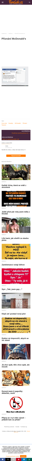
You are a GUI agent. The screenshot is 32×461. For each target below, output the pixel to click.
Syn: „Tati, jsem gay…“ (12, 289)
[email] (13, 459)
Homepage (4, 33)
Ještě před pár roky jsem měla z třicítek (16, 213)
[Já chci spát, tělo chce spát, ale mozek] (16, 351)
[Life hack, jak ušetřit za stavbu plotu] (16, 225)
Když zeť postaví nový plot (14, 314)
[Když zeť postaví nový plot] (16, 300)
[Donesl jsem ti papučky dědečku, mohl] (16, 378)
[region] (16, 17)
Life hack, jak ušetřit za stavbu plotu (15, 239)
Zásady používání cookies (13, 456)
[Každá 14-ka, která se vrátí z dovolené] (16, 172)
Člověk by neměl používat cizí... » (21, 133)
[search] (29, 2)
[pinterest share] (18, 459)
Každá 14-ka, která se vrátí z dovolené (14, 186)
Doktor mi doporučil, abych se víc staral (15, 339)
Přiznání (25, 123)
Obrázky (10, 33)
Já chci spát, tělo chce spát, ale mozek (16, 366)
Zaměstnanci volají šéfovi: (13, 265)
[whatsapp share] (29, 459)
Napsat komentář (16, 155)
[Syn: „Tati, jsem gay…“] (16, 276)
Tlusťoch (4, 125)
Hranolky (10, 123)
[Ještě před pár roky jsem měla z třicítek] (16, 198)
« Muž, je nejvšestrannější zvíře (10, 139)
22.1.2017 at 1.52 (8, 147)
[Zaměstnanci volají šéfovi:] (16, 251)
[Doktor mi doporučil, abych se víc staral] (16, 325)
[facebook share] (2, 459)
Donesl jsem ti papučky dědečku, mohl (12, 392)
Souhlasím (23, 456)
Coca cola (4, 123)
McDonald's (18, 123)
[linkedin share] (24, 459)
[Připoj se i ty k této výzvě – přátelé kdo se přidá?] (16, 404)
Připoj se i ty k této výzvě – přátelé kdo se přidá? (13, 419)
